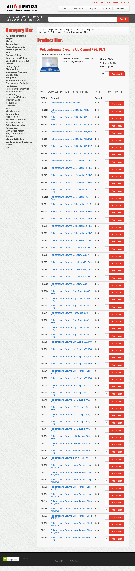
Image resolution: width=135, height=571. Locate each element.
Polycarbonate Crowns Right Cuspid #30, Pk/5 (70, 306)
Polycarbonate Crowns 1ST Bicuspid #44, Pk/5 (70, 430)
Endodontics (12, 75)
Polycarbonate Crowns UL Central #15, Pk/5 (71, 160)
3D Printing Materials (16, 35)
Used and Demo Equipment (19, 142)
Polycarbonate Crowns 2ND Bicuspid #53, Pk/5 (70, 444)
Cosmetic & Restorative (17, 61)
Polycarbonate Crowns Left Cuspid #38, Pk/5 (72, 363)
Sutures (9, 136)
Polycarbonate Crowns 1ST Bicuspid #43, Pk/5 (70, 422)
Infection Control (14, 100)
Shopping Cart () (119, 2)
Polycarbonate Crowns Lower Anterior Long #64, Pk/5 (71, 495)
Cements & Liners (14, 55)
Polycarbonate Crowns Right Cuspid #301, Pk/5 (71, 299)
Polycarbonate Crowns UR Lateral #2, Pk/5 (71, 204)
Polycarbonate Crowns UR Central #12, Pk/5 (71, 138)
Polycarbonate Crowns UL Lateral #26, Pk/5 (71, 254)
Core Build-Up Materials (17, 58)
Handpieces (12, 86)
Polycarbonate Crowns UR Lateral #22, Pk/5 (71, 225)
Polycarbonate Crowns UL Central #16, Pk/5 (71, 167)
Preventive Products (16, 119)
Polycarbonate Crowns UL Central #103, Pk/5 (69, 198)
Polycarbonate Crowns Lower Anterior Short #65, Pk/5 (71, 531)
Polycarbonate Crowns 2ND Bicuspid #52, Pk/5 (70, 451)
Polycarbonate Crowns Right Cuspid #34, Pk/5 (70, 335)
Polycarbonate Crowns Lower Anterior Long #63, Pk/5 (71, 488)
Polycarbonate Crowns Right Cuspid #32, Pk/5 (70, 321)
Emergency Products (16, 72)
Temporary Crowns (56, 29)
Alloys (9, 41)
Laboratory (11, 105)
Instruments (12, 102)
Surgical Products (15, 133)
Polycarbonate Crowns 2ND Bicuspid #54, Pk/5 (70, 437)
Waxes (9, 144)
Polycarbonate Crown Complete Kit (67, 102)
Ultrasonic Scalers (15, 139)
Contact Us (120, 8)
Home (65, 8)
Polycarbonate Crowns (75, 29)
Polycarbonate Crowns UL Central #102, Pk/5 (69, 190)
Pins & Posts (12, 116)
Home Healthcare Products (19, 89)
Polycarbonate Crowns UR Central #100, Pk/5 (70, 111)
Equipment (11, 77)
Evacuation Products (16, 80)
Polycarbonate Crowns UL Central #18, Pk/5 (71, 182)
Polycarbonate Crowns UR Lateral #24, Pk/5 (71, 240)
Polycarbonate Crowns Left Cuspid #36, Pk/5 (72, 349)
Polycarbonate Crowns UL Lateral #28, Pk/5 (71, 269)
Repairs (93, 8)
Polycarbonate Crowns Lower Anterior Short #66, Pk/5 (71, 524)
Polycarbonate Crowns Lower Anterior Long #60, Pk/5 (71, 466)
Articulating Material (15, 47)
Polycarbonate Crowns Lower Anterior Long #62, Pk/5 (71, 480)
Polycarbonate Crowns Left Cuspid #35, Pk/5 (72, 341)
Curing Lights (12, 66)
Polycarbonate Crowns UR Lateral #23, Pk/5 (71, 233)
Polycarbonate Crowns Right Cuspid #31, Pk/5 (70, 314)
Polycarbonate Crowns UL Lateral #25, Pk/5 (71, 247)
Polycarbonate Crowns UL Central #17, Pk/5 (71, 175)
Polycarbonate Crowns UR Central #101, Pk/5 (70, 118)
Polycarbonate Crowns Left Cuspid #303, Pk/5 (70, 393)
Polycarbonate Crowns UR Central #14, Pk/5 (71, 153)
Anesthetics (12, 44)
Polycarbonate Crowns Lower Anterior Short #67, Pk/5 (71, 517)
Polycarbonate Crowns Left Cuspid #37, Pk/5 (72, 356)
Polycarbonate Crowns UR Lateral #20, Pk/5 (71, 211)
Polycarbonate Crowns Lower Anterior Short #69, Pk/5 (71, 502)
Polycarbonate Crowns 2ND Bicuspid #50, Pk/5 (70, 538)
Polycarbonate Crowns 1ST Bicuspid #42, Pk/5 (70, 415)
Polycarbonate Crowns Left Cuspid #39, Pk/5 (72, 378)
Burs (8, 52)
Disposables (12, 69)
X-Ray (9, 147)
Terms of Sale (79, 8)
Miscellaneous (13, 111)
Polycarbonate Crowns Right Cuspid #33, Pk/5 (70, 328)
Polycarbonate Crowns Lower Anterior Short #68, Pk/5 (71, 509)
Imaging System (14, 91)
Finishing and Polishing (17, 83)
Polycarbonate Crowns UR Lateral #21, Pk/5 (71, 218)
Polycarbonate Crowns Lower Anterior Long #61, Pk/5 (71, 372)
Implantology (12, 94)
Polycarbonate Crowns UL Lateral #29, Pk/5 (71, 276)
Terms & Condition (21, 558)
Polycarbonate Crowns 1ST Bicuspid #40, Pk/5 (70, 401)
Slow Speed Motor (15, 130)
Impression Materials (16, 97)
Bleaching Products (15, 49)
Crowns (9, 63)
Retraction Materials (15, 125)
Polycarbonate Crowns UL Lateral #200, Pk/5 (69, 285)
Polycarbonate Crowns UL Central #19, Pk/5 (69, 32)
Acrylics (10, 38)
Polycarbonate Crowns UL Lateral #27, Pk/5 (71, 262)
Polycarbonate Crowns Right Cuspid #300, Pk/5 (71, 292)
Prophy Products (14, 122)
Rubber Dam (12, 128)
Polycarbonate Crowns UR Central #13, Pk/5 (71, 146)
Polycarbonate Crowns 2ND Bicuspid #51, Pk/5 (70, 459)
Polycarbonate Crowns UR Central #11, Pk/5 (71, 131)
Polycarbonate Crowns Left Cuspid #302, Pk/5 (70, 386)
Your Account (99, 2)
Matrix (9, 108)
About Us (106, 8)
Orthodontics (12, 114)
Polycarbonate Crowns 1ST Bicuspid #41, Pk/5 (70, 408)
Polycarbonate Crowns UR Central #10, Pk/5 (71, 124)
